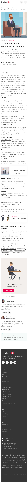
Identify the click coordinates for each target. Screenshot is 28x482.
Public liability (5, 389)
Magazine (9, 8)
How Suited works (6, 378)
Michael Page (5, 209)
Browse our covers (6, 387)
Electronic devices (6, 396)
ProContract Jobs (6, 139)
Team (3, 374)
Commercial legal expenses (8, 403)
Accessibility (5, 413)
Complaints (4, 431)
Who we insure (5, 381)
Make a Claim (5, 376)
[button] (21, 2)
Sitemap (4, 416)
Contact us (4, 372)
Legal (3, 422)
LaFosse (3, 193)
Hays (2, 202)
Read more (4, 312)
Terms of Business (6, 429)
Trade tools (4, 398)
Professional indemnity (7, 391)
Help (3, 411)
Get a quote (8, 290)
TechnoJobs (11, 118)
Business (11, 40)
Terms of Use (5, 424)
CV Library (4, 161)
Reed (2, 152)
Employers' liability (6, 394)
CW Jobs (14, 100)
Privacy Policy (5, 426)
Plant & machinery (6, 400)
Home (3, 8)
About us (4, 369)
